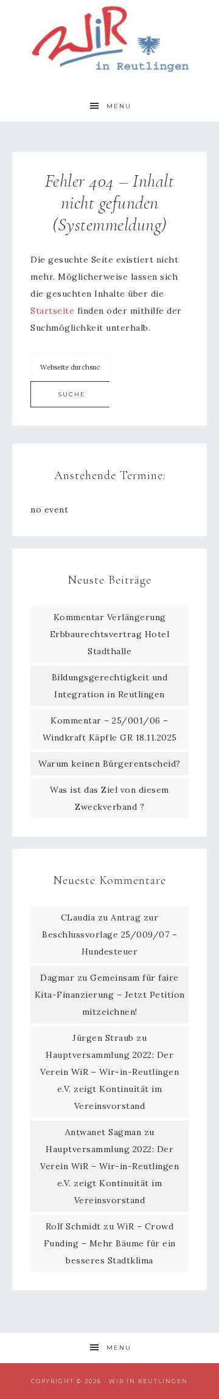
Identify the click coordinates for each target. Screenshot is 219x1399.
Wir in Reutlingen (109, 38)
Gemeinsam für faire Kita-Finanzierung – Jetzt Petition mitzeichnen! (110, 994)
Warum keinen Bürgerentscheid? (109, 763)
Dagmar (57, 977)
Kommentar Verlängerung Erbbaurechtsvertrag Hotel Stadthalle (110, 634)
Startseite (52, 310)
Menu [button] (118, 106)
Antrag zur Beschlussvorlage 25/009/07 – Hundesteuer (109, 934)
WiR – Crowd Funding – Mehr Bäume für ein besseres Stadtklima (110, 1243)
